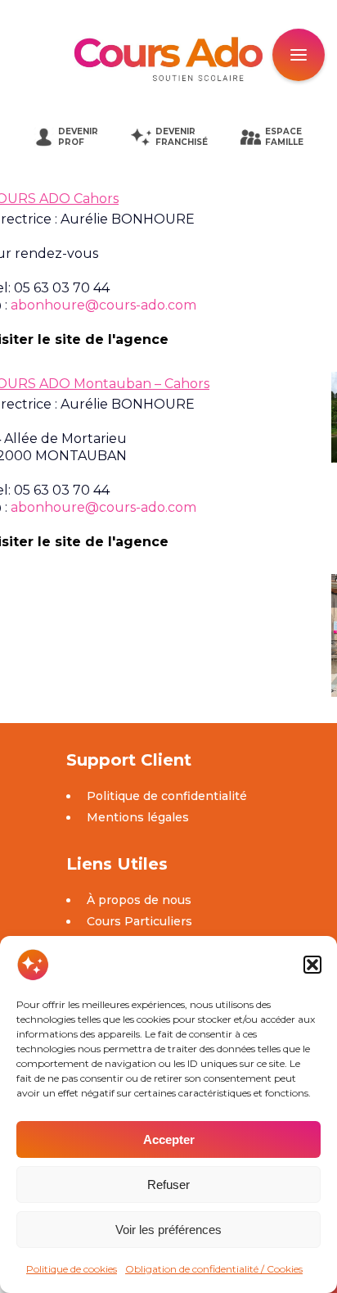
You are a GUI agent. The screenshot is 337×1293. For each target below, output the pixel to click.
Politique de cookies (71, 1269)
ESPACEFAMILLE (284, 136)
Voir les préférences (168, 1229)
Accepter (169, 1139)
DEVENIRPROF (78, 136)
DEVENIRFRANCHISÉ (181, 136)
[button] (312, 964)
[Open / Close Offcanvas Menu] (298, 55)
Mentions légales (138, 817)
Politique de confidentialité (167, 796)
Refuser (168, 1184)
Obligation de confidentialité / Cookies (214, 1269)
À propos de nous (139, 900)
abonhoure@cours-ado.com (103, 305)
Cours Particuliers (139, 921)
